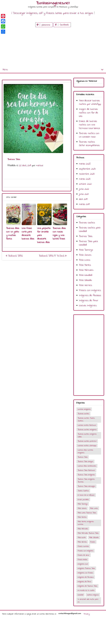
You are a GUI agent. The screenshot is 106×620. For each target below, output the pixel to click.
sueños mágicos (93, 595)
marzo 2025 (85, 164)
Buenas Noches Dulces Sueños (86, 419)
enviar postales (83, 499)
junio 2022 (84, 189)
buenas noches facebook (87, 425)
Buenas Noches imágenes (87, 429)
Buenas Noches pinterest (87, 441)
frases (92, 542)
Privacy (87, 613)
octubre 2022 (85, 184)
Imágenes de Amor (88, 300)
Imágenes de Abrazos (90, 295)
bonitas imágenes (84, 409)
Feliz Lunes (84, 260)
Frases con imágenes (90, 290)
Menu (5, 69)
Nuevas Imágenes (88, 305)
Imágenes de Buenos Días (87, 586)
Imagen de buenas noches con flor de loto (88, 113)
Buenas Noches (87, 222)
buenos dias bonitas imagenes (85, 451)
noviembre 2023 (86, 174)
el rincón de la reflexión (86, 495)
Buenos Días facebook (86, 470)
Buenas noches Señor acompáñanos (89, 143)
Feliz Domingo (86, 250)
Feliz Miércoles (86, 270)
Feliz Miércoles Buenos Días (88, 533)
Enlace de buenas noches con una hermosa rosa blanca (89, 125)
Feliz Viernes (85, 285)
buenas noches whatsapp (87, 445)
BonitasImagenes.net (53, 3)
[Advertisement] (53, 47)
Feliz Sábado (85, 280)
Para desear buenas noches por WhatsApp (90, 102)
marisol (39, 165)
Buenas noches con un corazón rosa (89, 135)
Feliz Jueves (85, 255)
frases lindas (82, 559)
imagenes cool (83, 564)
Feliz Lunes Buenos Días (87, 512)
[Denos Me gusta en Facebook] (62, 26)
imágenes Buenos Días (86, 568)
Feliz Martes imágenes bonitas (86, 523)
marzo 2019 (84, 204)
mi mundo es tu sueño (86, 590)
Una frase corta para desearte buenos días (28, 234)
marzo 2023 (84, 179)
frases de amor (83, 555)
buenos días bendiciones (87, 466)
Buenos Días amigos (85, 461)
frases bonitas (83, 546)
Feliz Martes (85, 265)
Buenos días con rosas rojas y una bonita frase (59, 234)
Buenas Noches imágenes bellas (87, 435)
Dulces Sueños (83, 490)
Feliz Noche (82, 537)
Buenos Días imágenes (86, 474)
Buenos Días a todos (52, 256)
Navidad (80, 595)
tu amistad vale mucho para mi (88, 600)
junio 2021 (84, 194)
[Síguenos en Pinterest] (44, 26)
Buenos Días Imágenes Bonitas (86, 480)
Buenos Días (15, 256)
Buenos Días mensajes (86, 486)
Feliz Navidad (85, 275)
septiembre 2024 (87, 169)
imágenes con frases (85, 572)
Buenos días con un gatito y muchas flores (12, 234)
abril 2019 (83, 199)
